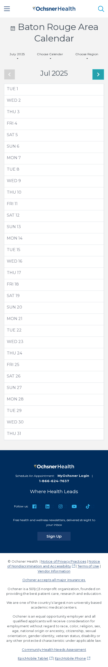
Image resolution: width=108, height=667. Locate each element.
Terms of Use (88, 566)
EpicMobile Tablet (33, 658)
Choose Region (86, 54)
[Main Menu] (7, 8)
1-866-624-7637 (54, 481)
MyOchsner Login (73, 476)
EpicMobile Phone (70, 658)
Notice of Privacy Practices (63, 561)
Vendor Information (54, 571)
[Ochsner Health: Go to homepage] (54, 7)
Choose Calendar (50, 54)
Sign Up (58, 536)
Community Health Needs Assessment (54, 650)
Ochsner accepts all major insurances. (54, 580)
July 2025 (17, 54)
